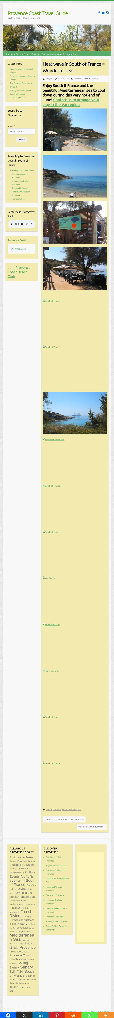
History (22, 923)
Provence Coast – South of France (22, 54)
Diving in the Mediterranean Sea (22, 894)
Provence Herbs (26, 959)
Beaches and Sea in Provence (86, 79)
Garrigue (27, 916)
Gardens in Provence (55, 895)
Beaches (22, 861)
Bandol (13, 861)
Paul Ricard (27, 943)
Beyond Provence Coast (56, 865)
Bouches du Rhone (22, 864)
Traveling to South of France (22, 170)
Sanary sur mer (53, 809)
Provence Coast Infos (55, 917)
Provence (28, 947)
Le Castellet (24, 927)
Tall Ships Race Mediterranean (23, 981)
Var (79, 809)
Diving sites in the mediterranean (18, 902)
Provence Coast (17, 240)
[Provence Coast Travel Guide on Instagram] (107, 13)
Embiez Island (30, 904)
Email (10, 126)
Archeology (29, 857)
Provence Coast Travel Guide (38, 13)
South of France (69, 809)
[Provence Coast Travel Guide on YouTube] (103, 13)
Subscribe (21, 140)
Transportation (18, 199)
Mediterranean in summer (91, 827)
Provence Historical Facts (57, 921)
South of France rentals (22, 977)
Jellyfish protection (18, 97)
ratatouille (13, 963)
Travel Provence (25, 987)
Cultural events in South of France (22, 880)
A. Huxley (15, 857)
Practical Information (21, 188)
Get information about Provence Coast (60, 54)
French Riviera (21, 914)
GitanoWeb (104, 1012)
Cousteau (13, 869)
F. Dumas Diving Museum (19, 910)
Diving (22, 888)
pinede (14, 947)
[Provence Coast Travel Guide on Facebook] (99, 13)
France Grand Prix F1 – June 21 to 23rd (64, 819)
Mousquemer (14, 944)
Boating (31, 861)
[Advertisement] (90, 897)
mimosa (25, 940)
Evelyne (49, 79)
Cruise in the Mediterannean (20, 870)
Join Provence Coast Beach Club (19, 272)
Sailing (23, 963)
